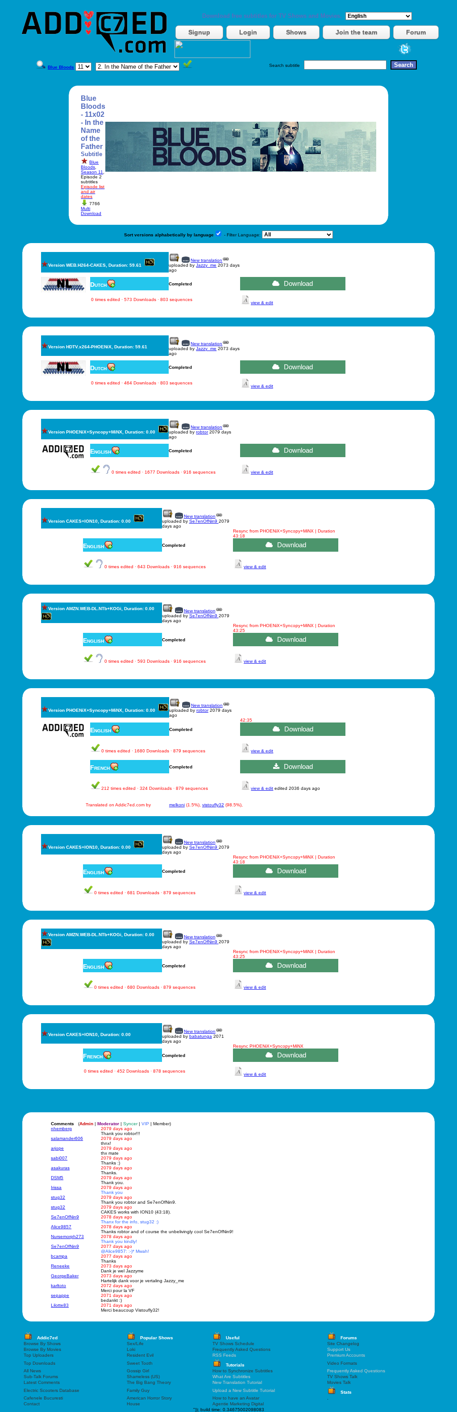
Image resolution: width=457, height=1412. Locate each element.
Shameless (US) (143, 1376)
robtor (202, 431)
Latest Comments (42, 1382)
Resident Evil (140, 1355)
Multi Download (91, 211)
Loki (131, 1349)
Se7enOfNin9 (204, 521)
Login (248, 32)
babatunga (200, 1036)
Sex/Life (135, 1343)
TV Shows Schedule (233, 1343)
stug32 (58, 1197)
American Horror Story (149, 1397)
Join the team (356, 32)
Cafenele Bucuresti (43, 1397)
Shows (296, 32)
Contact (32, 1403)
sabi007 (59, 1158)
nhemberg (61, 1128)
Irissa (56, 1187)
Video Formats (342, 1363)
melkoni (177, 804)
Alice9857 (61, 1226)
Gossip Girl (138, 1370)
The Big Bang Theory (149, 1382)
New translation (206, 260)
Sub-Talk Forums (41, 1376)
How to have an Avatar (235, 1397)
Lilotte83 (60, 1305)
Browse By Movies (42, 1349)
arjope (57, 1148)
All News (32, 1370)
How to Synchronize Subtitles (242, 1370)
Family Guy (138, 1390)
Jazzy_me (206, 265)
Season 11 (92, 171)
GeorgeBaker (65, 1275)
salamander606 (67, 1138)
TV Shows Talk (342, 1376)
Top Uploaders (39, 1355)
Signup (199, 32)
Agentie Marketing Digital (238, 1403)
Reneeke (60, 1265)
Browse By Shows (42, 1343)
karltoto (58, 1285)
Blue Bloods (90, 164)
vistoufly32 (213, 804)
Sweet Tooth (140, 1363)
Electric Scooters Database (51, 1390)
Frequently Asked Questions (241, 1349)
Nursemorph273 (67, 1236)
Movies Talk (339, 1382)
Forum (416, 32)
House (133, 1403)
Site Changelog (343, 1343)
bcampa (59, 1256)
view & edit (262, 302)
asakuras (60, 1167)
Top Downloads (39, 1363)
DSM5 (57, 1177)
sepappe (60, 1295)
